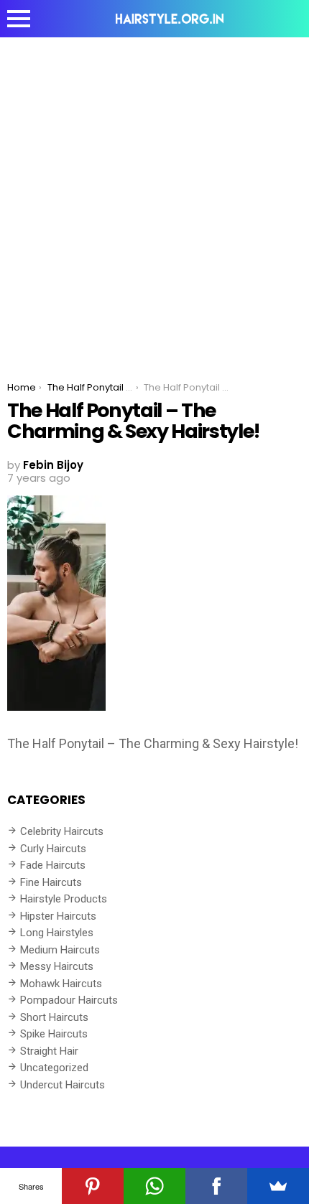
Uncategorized (54, 1067)
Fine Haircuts (51, 882)
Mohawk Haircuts (61, 983)
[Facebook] (216, 1186)
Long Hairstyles (56, 932)
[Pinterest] (93, 1186)
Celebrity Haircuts (61, 831)
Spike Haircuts (54, 1033)
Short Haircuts (54, 1017)
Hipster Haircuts (58, 916)
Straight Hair (49, 1051)
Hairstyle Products (63, 898)
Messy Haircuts (56, 966)
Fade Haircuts (53, 865)
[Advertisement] (154, 199)
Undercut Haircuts (62, 1084)
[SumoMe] (278, 1186)
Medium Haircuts (60, 949)
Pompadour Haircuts (69, 1000)
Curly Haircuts (53, 848)
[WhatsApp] (154, 1186)
